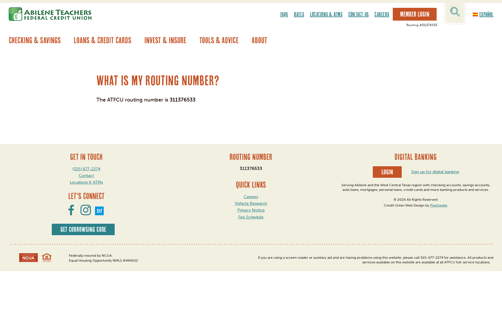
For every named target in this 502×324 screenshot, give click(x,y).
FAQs (284, 14)
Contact (86, 175)
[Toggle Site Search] (455, 12)
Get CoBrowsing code (83, 229)
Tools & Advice (219, 40)
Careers (381, 14)
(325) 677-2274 (86, 168)
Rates (299, 14)
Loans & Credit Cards (102, 40)
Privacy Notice (251, 210)
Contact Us (358, 14)
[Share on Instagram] (85, 213)
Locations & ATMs (326, 14)
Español (486, 14)
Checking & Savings (35, 40)
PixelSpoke (438, 205)
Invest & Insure (165, 40)
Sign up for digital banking (435, 171)
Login (387, 172)
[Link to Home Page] (50, 14)
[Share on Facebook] (71, 213)
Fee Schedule (250, 217)
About (259, 40)
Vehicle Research (251, 203)
